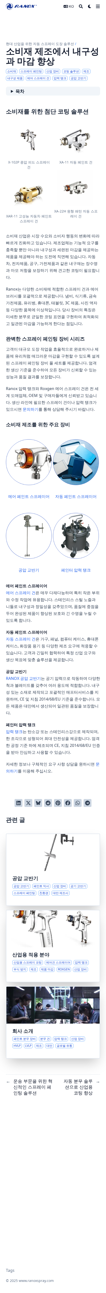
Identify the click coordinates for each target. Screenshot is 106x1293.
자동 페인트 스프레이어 (76, 496)
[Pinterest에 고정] (58, 803)
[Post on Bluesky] (38, 803)
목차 (20, 91)
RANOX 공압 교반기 (23, 678)
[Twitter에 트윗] (28, 803)
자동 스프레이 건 (20, 639)
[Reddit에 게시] (48, 803)
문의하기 (30, 409)
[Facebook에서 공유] (68, 803)
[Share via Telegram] (87, 803)
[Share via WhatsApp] (78, 803)
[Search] (81, 6)
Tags (10, 1270)
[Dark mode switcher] (90, 6)
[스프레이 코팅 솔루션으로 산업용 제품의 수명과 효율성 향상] (53, 946)
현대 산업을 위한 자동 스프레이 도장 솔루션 (40, 43)
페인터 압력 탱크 (76, 570)
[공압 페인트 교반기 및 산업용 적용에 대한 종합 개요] (53, 869)
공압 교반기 (28, 570)
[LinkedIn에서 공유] (18, 803)
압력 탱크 (14, 731)
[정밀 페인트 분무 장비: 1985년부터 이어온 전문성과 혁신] (53, 1022)
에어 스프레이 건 (20, 592)
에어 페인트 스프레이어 (29, 496)
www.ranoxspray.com (36, 1280)
